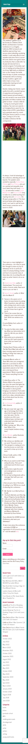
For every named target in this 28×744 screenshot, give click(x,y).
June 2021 (6, 665)
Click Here (6, 563)
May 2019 (6, 679)
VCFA (4, 725)
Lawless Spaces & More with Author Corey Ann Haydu (12, 592)
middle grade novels (9, 719)
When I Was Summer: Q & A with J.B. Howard (13, 618)
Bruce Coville (18, 192)
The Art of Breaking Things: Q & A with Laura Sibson (13, 606)
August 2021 (7, 659)
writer (4, 728)
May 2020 (6, 674)
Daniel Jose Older (10, 283)
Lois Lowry (17, 196)
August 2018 (7, 694)
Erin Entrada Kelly (9, 403)
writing (4, 7)
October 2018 (7, 691)
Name (4, 543)
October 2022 (7, 638)
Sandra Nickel (7, 610)
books (4, 707)
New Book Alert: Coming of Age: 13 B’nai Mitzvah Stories (13, 586)
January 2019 (7, 688)
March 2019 (7, 685)
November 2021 (8, 650)
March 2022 (7, 647)
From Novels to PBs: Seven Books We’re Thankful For (13, 597)
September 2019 (8, 677)
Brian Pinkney (15, 184)
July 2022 (6, 641)
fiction (4, 710)
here (17, 531)
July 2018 (6, 697)
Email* (5, 548)
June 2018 (6, 700)
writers (5, 731)
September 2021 (8, 656)
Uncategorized (7, 722)
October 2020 (7, 671)
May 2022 (6, 644)
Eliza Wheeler (8, 435)
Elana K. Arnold (9, 293)
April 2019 (6, 682)
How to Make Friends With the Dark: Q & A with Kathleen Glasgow (13, 629)
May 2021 (6, 668)
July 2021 (6, 662)
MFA (4, 716)
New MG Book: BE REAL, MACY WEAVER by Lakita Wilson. (12, 581)
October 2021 (7, 653)
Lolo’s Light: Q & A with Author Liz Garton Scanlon (13, 576)
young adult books (8, 736)
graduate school (8, 713)
